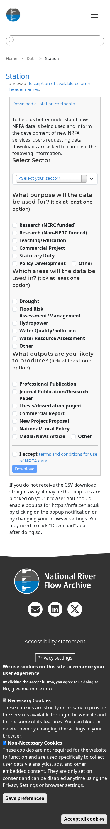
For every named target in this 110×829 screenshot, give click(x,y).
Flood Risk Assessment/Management (50, 312)
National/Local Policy (44, 428)
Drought (29, 301)
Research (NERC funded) (47, 225)
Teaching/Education (42, 240)
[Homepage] (55, 581)
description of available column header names (49, 86)
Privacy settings (55, 658)
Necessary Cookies (29, 700)
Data (31, 58)
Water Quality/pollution (47, 330)
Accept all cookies (84, 819)
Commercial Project (42, 248)
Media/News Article (42, 436)
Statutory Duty (37, 255)
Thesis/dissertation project (50, 405)
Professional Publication (48, 384)
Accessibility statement (55, 641)
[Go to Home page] (13, 14)
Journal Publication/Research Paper (53, 395)
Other (85, 263)
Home (11, 58)
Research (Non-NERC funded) (53, 232)
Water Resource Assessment (52, 338)
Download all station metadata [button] (43, 103)
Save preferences (24, 798)
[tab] (55, 103)
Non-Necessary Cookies (35, 743)
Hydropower (33, 323)
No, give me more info (27, 689)
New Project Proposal (44, 421)
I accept (58, 457)
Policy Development (42, 263)
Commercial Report (42, 413)
